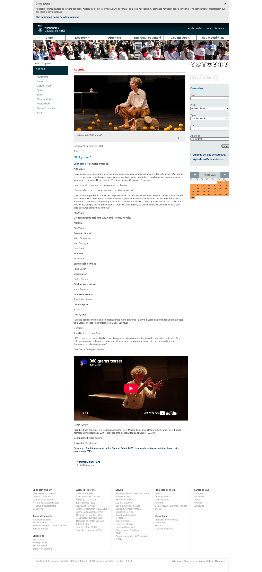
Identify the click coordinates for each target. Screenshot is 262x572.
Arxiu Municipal (122, 496)
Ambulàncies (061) (85, 506)
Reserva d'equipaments (44, 506)
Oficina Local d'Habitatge (127, 530)
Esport (40, 94)
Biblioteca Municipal (125, 499)
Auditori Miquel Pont (88, 462)
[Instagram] (204, 64)
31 (193, 197)
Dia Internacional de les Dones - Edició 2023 (109, 448)
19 (203, 191)
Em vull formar (40, 545)
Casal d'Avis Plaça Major (127, 506)
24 (193, 194)
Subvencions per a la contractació (50, 525)
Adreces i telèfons (42, 496)
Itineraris (159, 502)
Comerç (41, 81)
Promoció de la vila (46, 108)
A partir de (195, 136)
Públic (193, 105)
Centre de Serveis (124, 512)
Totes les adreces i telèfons (89, 530)
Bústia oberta (39, 522)
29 (220, 194)
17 (193, 191)
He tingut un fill (40, 542)
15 (220, 188)
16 (226, 188)
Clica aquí (79, 164)
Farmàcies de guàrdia (43, 499)
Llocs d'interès (162, 499)
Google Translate (195, 28)
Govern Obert (180, 37)
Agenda (47, 64)
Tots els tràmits (40, 528)
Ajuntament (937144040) (88, 496)
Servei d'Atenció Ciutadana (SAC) (132, 493)
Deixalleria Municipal (125, 515)
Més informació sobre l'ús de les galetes (57, 17)
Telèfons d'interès (85, 493)
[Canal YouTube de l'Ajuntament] (209, 64)
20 (209, 191)
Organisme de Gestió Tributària (131, 536)
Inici (207, 28)
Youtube (198, 502)
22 (220, 191)
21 (214, 191)
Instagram (199, 493)
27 (209, 194)
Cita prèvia (38, 509)
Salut (39, 112)
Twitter (197, 499)
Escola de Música (124, 524)
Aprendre (114, 37)
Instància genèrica (42, 519)
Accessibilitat (206, 561)
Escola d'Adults (123, 521)
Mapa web (220, 561)
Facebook (199, 496)
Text (192, 95)
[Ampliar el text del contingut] (193, 80)
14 (214, 188)
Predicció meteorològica (166, 519)
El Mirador (120, 518)
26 (203, 194)
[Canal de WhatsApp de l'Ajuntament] (198, 64)
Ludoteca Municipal (124, 527)
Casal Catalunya (123, 502)
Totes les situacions (42, 548)
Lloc (192, 125)
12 (203, 188)
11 (198, 188)
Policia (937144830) (86, 499)
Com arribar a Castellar (44, 493)
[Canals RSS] (226, 64)
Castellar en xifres (164, 528)
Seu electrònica (213, 37)
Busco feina (38, 539)
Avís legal (177, 561)
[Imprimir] (216, 80)
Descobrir (82, 37)
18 (198, 191)
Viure (49, 37)
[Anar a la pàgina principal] (51, 29)
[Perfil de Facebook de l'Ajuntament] (220, 64)
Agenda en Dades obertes (208, 159)
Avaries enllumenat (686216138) (92, 509)
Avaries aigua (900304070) (89, 512)
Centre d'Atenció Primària (128, 509)
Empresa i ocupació (147, 37)
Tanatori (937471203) (86, 527)
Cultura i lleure (44, 86)
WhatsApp (199, 506)
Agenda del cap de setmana (209, 154)
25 (198, 194)
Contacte (218, 28)
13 (209, 188)
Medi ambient (43, 103)
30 (226, 194)
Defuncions (160, 522)
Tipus (193, 115)
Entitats (40, 90)
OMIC (118, 533)
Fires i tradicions (45, 99)
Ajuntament (42, 77)
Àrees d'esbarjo (162, 496)
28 (214, 194)
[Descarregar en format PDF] (208, 80)
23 (226, 191)
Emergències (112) (85, 502)
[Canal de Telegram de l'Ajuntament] (193, 64)
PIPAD (118, 539)
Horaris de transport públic (46, 502)
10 (193, 188)
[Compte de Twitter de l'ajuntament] (215, 64)
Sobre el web (190, 561)
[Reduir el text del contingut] (200, 80)
